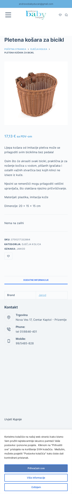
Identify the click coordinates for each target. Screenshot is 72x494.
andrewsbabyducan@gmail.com (36, 3)
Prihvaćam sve (36, 468)
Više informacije (36, 477)
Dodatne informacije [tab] (36, 280)
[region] (36, 461)
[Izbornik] (8, 15)
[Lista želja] (60, 15)
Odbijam (36, 487)
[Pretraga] (66, 15)
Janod (21, 248)
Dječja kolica (31, 244)
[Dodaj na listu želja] (8, 255)
